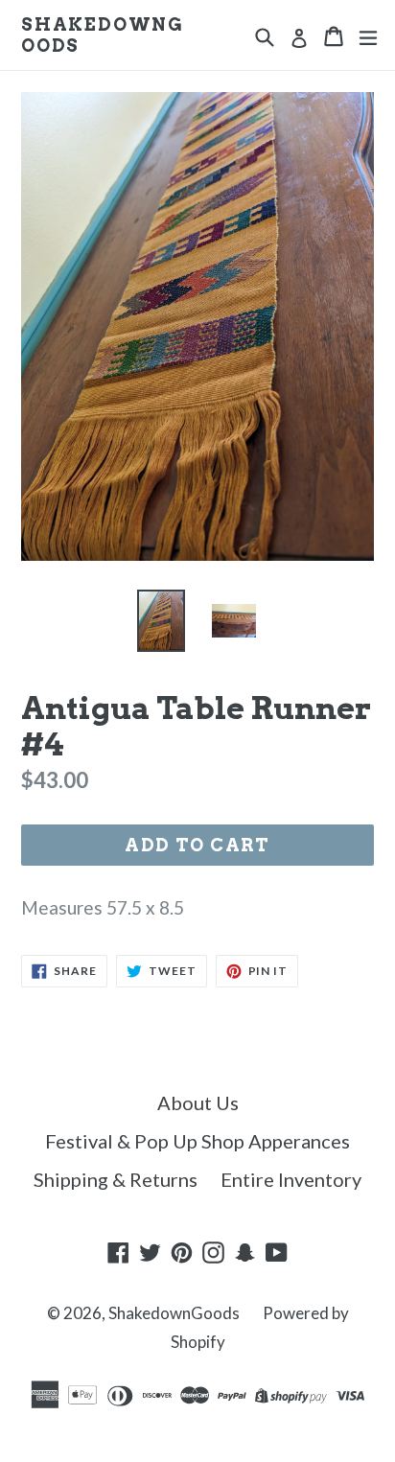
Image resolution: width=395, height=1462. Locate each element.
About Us (198, 1102)
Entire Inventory (291, 1179)
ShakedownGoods (102, 35)
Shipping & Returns (116, 1179)
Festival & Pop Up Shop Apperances (197, 1140)
